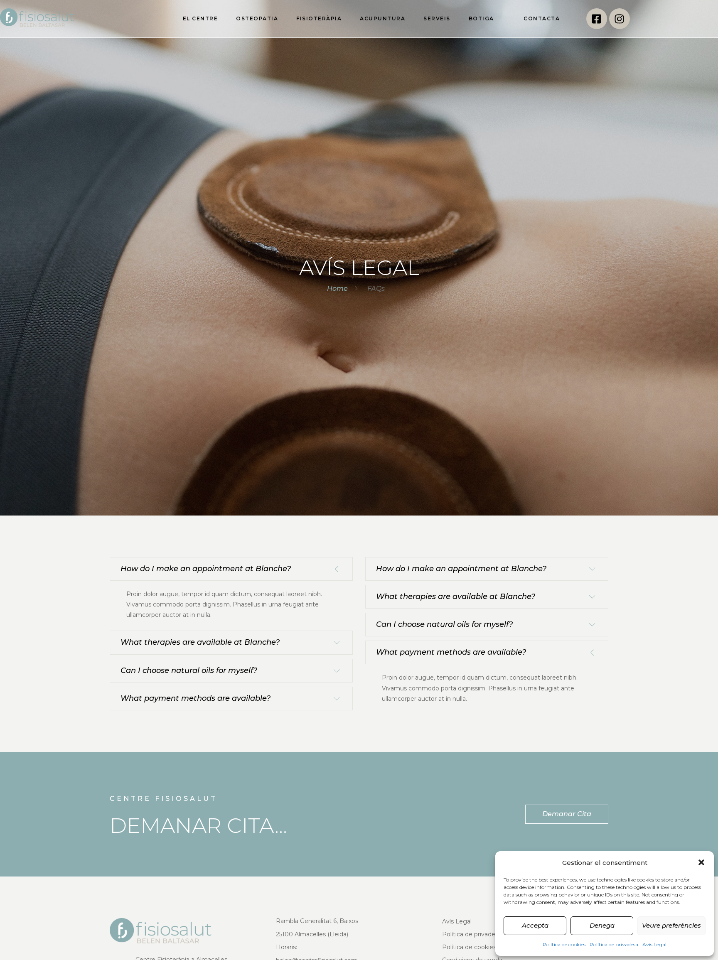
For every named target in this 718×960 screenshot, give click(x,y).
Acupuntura (382, 18)
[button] (701, 862)
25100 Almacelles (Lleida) (312, 934)
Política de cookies (564, 944)
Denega (602, 925)
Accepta (535, 925)
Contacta (542, 18)
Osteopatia (257, 18)
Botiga (481, 18)
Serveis (436, 18)
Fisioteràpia (319, 18)
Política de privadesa (614, 944)
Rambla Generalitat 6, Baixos (317, 921)
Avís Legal (654, 944)
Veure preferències (671, 925)
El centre (200, 18)
